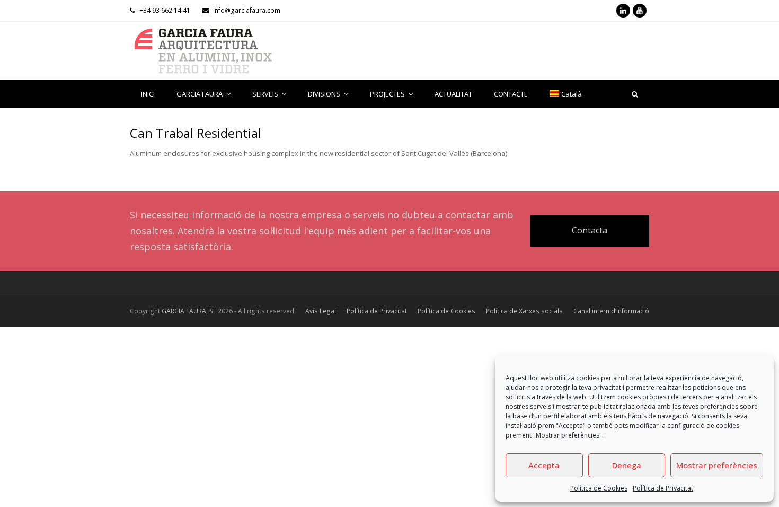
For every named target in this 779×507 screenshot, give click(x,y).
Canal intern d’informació (611, 311)
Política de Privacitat (663, 488)
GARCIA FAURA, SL (189, 311)
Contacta (589, 230)
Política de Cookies (598, 488)
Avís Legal (320, 311)
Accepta (544, 465)
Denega (626, 465)
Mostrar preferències (716, 465)
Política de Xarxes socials (524, 311)
